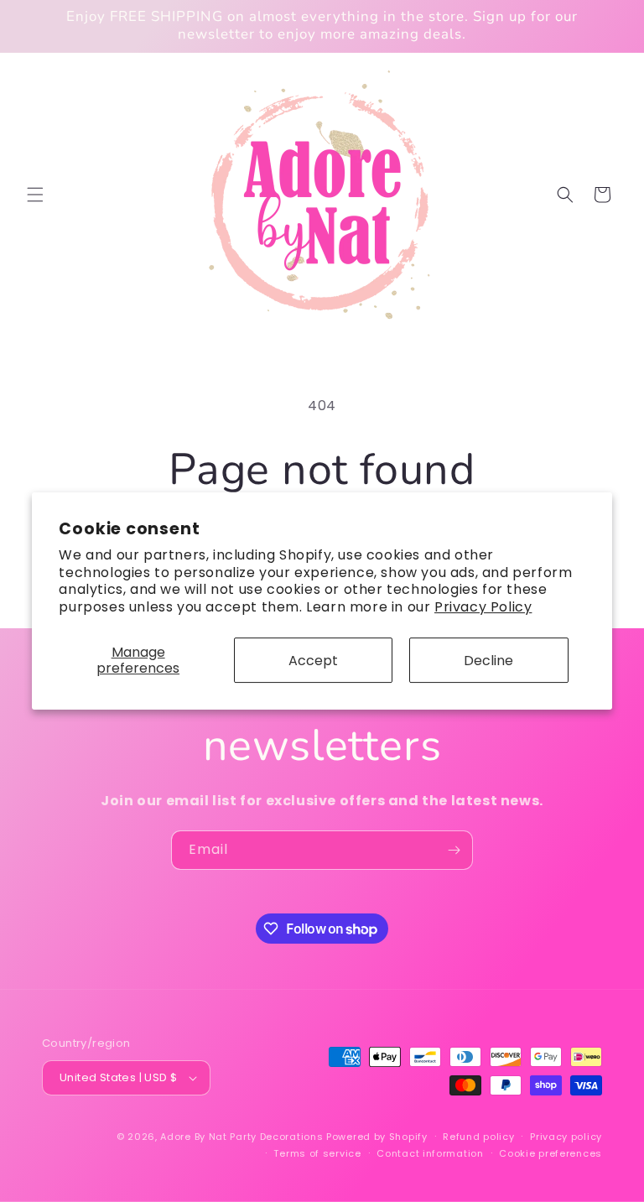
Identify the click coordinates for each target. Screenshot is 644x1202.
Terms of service (317, 1153)
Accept (313, 660)
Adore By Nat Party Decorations (241, 1136)
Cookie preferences (550, 1153)
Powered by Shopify (377, 1136)
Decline (488, 660)
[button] (35, 194)
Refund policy (478, 1136)
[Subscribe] (453, 850)
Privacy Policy (483, 607)
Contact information (430, 1153)
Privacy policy (566, 1136)
